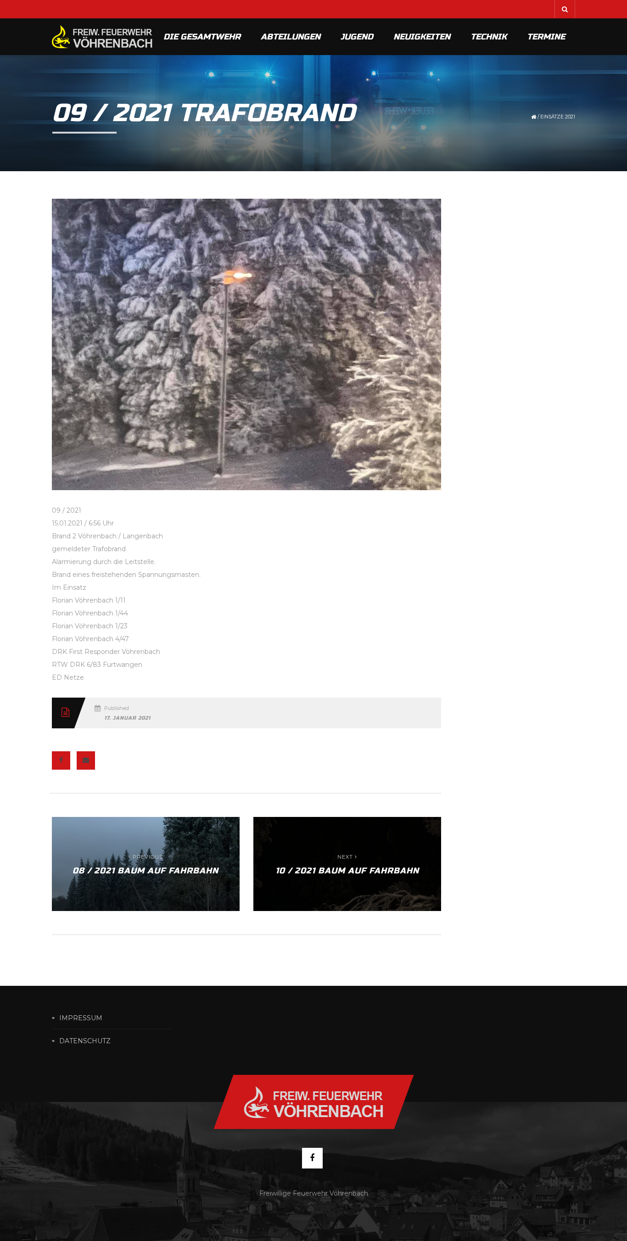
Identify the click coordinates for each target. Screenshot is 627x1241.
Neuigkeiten (421, 37)
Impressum (80, 1018)
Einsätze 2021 (557, 117)
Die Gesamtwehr (202, 37)
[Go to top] (313, 1102)
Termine (546, 37)
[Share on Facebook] (61, 760)
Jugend (357, 37)
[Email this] (86, 760)
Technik (488, 37)
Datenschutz (85, 1041)
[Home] (102, 36)
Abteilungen (290, 37)
